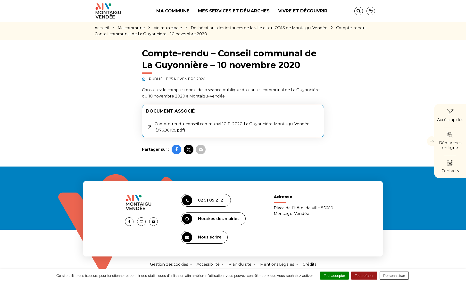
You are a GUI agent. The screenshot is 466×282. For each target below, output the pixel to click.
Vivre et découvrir (302, 11)
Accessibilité (208, 264)
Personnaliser (394, 275)
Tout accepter (334, 275)
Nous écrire (210, 237)
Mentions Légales (277, 264)
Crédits (309, 264)
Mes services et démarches (234, 11)
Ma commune (173, 11)
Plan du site (239, 264)
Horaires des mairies (219, 218)
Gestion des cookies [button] (169, 264)
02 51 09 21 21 (211, 200)
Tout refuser (364, 275)
